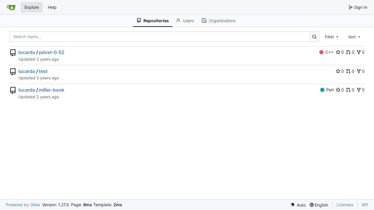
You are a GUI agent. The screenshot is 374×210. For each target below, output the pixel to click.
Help (52, 7)
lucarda (26, 52)
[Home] (11, 7)
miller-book (51, 90)
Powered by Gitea (23, 204)
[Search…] (314, 37)
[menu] (298, 204)
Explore (32, 7)
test (43, 71)
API (365, 204)
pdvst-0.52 (51, 52)
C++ (329, 52)
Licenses (345, 204)
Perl (330, 89)
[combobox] (332, 36)
